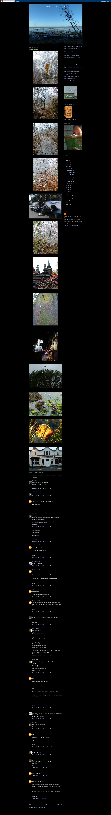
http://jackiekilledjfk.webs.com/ (71, 71)
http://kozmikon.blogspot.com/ (71, 55)
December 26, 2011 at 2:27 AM (41, 510)
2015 (67, 158)
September (70, 181)
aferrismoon (35, 499)
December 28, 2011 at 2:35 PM (41, 672)
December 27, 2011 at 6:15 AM (41, 585)
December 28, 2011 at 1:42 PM (41, 624)
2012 (67, 164)
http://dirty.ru (67, 50)
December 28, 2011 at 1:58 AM (41, 611)
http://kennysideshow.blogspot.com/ (72, 64)
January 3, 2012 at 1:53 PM (41, 775)
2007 (67, 207)
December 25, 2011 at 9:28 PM (41, 495)
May (68, 189)
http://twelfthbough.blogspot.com (72, 76)
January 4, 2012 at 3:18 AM (41, 798)
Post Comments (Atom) (40, 807)
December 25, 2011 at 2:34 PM (41, 488)
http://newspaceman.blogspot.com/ (72, 59)
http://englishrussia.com (70, 78)
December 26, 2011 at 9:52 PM (41, 541)
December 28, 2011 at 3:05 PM (41, 707)
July (68, 185)
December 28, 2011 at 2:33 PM (41, 656)
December (70, 168)
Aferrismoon (55, 6)
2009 (67, 202)
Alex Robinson (35, 771)
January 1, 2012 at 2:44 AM (41, 767)
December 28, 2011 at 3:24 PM (41, 718)
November (70, 177)
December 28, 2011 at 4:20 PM (41, 728)
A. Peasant (35, 561)
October (69, 179)
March (69, 193)
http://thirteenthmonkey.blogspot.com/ (73, 66)
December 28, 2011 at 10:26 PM (42, 746)
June (68, 187)
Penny (33, 628)
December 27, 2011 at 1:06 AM (41, 557)
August (69, 183)
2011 (67, 166)
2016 (67, 156)
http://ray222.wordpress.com (71, 48)
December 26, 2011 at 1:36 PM (41, 526)
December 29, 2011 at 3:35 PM (41, 754)
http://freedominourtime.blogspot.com (73, 46)
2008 (67, 204)
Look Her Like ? (70, 174)
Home (45, 804)
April (68, 191)
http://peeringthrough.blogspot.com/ (72, 80)
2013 (67, 162)
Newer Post (31, 804)
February (69, 196)
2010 (67, 200)
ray (33, 589)
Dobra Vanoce (70, 170)
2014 (67, 160)
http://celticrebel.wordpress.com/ (72, 57)
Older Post (59, 804)
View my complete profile (71, 225)
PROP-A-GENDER (71, 172)
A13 (33, 480)
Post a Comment (33, 802)
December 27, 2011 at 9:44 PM (41, 596)
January (69, 198)
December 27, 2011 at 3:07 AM (41, 565)
